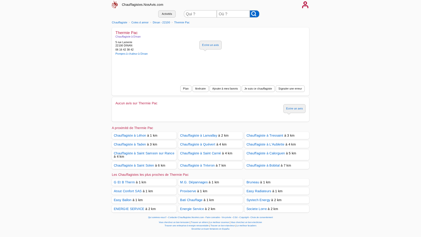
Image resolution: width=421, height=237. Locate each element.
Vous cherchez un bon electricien (246, 222)
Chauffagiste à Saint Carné (200, 153)
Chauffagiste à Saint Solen (134, 165)
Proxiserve (188, 191)
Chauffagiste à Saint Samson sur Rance (144, 153)
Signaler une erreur (290, 88)
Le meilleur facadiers (246, 225)
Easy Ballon (123, 200)
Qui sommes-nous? (157, 217)
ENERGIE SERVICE (129, 209)
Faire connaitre (213, 217)
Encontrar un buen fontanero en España (210, 229)
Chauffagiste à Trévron (197, 165)
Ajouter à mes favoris (225, 88)
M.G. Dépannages (194, 182)
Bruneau (253, 182)
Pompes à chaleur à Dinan (131, 53)
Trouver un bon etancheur (222, 225)
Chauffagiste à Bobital (263, 165)
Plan (186, 88)
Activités (167, 14)
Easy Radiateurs (259, 191)
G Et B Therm (124, 182)
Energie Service (192, 209)
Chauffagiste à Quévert (197, 144)
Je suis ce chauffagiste (258, 88)
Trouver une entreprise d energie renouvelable (187, 225)
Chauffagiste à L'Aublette (266, 144)
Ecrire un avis (210, 45)
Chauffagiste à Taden (130, 144)
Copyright (244, 217)
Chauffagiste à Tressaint (265, 135)
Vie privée (226, 217)
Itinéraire (200, 88)
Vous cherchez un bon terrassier (174, 222)
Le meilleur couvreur (220, 222)
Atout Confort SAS (128, 191)
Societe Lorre (257, 209)
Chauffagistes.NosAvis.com (142, 4)
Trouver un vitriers (200, 222)
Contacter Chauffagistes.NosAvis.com (186, 217)
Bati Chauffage (191, 200)
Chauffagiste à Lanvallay (198, 135)
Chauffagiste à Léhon (130, 135)
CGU (235, 217)
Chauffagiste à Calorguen (266, 153)
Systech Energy (258, 200)
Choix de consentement (261, 217)
